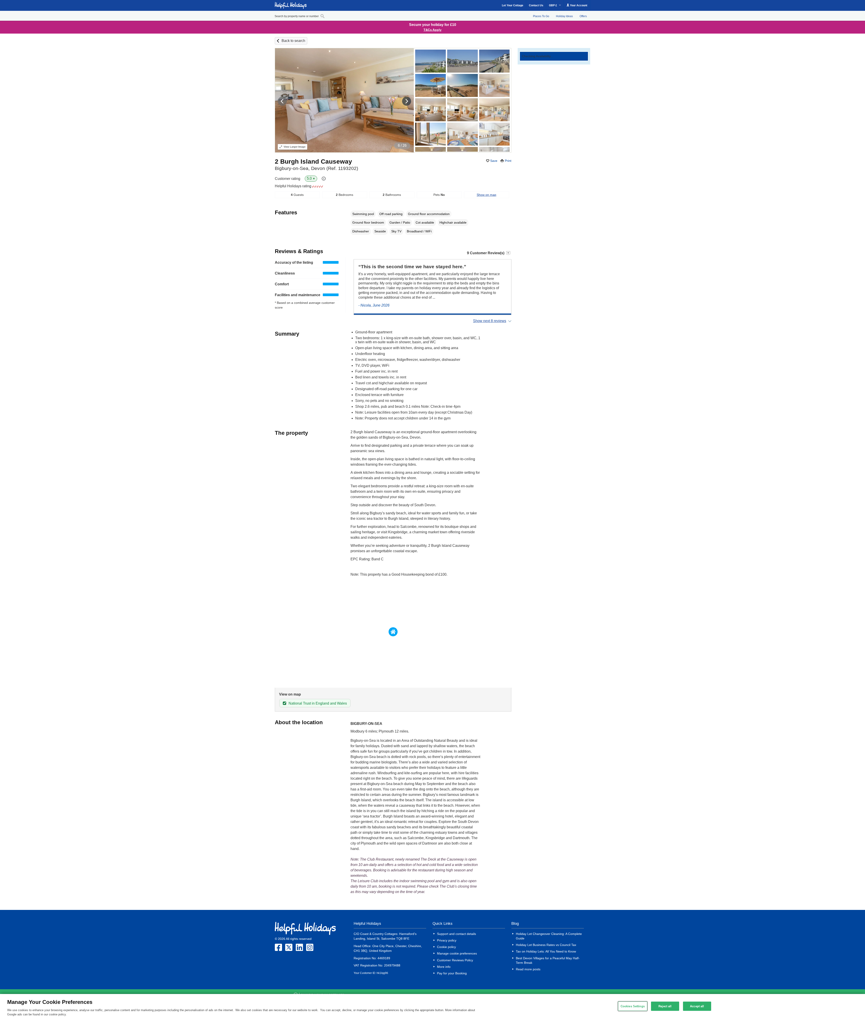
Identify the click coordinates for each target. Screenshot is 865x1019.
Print (508, 161)
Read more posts (528, 969)
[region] (432, 1006)
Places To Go (541, 16)
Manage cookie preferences (457, 953)
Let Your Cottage (512, 5)
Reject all (665, 1006)
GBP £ (553, 5)
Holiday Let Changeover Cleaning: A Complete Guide (549, 936)
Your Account (578, 5)
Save (493, 161)
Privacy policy (446, 940)
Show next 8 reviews (489, 321)
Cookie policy (446, 947)
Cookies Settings (633, 1006)
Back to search (293, 41)
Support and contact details (456, 934)
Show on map (486, 195)
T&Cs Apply (432, 30)
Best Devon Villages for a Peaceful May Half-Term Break (548, 960)
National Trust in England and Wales (318, 703)
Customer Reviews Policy (455, 960)
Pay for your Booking (452, 973)
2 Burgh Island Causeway (313, 161)
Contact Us (536, 5)
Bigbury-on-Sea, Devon (316, 168)
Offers (583, 16)
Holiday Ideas (564, 16)
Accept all (697, 1006)
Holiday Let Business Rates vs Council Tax (546, 945)
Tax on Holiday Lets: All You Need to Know (546, 951)
